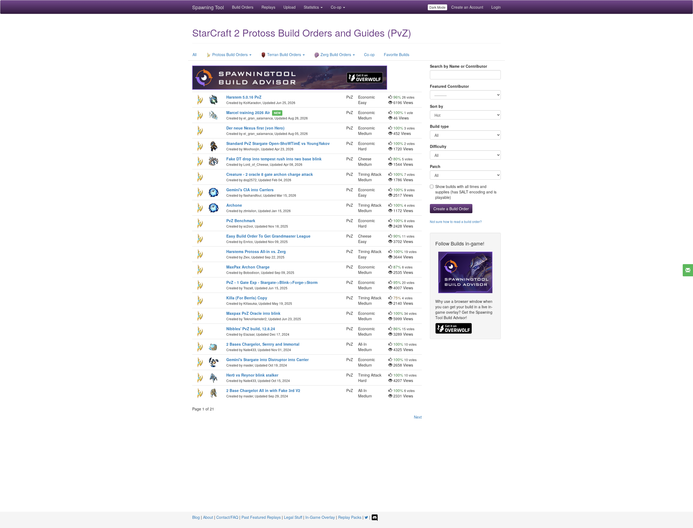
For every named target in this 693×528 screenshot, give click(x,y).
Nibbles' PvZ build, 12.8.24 (250, 328)
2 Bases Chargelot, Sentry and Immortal (262, 344)
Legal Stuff (293, 517)
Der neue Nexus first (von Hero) (255, 128)
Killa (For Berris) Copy (246, 297)
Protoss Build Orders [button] (230, 54)
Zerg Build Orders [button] (335, 54)
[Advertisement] (346, 471)
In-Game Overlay (320, 517)
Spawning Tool (208, 7)
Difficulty (438, 146)
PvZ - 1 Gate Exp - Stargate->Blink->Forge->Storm (272, 282)
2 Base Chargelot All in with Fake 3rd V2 (263, 390)
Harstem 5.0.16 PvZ (243, 97)
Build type (439, 126)
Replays (268, 7)
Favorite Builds (396, 54)
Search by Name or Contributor (458, 66)
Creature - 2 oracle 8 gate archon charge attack (269, 174)
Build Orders (242, 7)
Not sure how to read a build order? (456, 221)
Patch (435, 166)
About (208, 517)
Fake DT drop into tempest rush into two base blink (274, 158)
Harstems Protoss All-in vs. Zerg (256, 251)
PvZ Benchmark (240, 220)
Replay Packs (349, 517)
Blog (196, 517)
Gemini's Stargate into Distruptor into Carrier (267, 359)
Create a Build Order (451, 208)
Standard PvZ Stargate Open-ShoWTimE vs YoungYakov (278, 143)
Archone (234, 205)
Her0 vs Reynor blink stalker (252, 375)
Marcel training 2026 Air (248, 112)
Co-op (369, 54)
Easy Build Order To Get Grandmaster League (269, 236)
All (194, 54)
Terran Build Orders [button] (284, 54)
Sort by (436, 106)
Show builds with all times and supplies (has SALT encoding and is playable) (465, 192)
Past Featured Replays (261, 517)
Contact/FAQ (227, 517)
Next (418, 417)
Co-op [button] (336, 7)
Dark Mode (437, 7)
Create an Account (467, 7)
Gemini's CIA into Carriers (250, 189)
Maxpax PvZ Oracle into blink (253, 313)
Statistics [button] (312, 7)
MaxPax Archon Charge (248, 267)
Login (496, 7)
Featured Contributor (449, 86)
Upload (289, 7)
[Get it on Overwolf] (453, 328)
